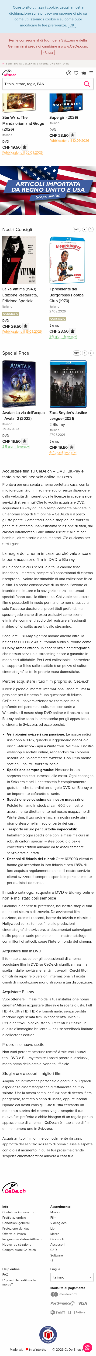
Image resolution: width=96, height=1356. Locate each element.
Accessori (57, 1245)
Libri (53, 1229)
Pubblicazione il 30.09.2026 (22, 152)
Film (53, 1218)
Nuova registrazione (16, 1245)
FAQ (5, 1275)
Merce (54, 1234)
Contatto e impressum (18, 1212)
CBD (53, 1250)
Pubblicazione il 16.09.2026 (22, 332)
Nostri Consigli (17, 229)
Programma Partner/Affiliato (21, 1239)
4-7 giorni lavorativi (62, 452)
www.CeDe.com (74, 46)
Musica (55, 1212)
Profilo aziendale (14, 1218)
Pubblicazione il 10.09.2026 (69, 141)
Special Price (15, 353)
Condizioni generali (16, 1223)
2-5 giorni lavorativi (63, 336)
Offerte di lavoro (14, 1234)
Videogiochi (58, 1223)
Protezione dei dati (15, 1229)
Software (56, 1255)
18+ (52, 1261)
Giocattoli (57, 1239)
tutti (76, 229)
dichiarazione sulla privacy (30, 13)
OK (72, 25)
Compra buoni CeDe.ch (19, 1250)
